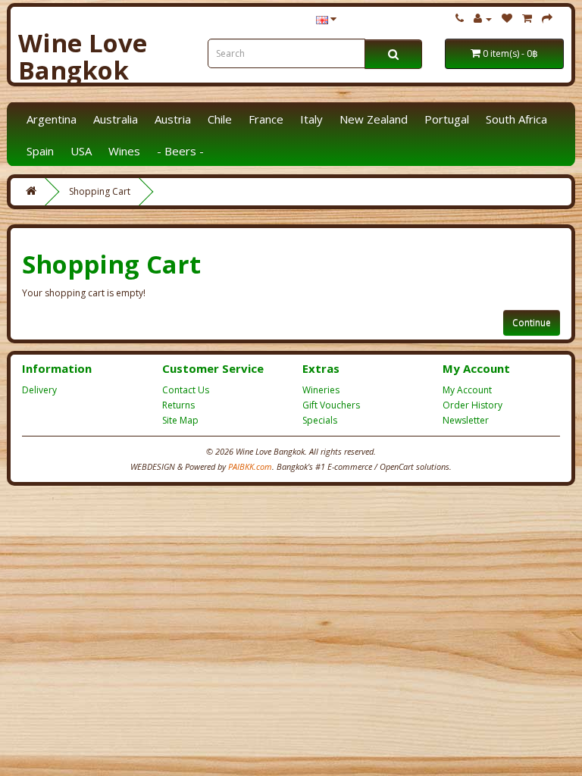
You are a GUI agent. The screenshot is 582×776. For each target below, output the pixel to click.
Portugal (446, 119)
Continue (531, 322)
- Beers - (180, 150)
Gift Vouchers (331, 405)
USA (81, 150)
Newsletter (466, 420)
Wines (124, 150)
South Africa (516, 119)
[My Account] (483, 18)
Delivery (39, 389)
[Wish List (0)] (507, 18)
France (266, 119)
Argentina (52, 119)
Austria (173, 119)
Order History (472, 405)
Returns (178, 405)
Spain (40, 150)
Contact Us (185, 389)
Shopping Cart (99, 191)
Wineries (321, 389)
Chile (220, 119)
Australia (115, 119)
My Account (467, 389)
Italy (311, 119)
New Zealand (374, 119)
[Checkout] (547, 18)
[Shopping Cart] (527, 18)
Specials (319, 420)
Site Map (180, 420)
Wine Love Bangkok (82, 56)
